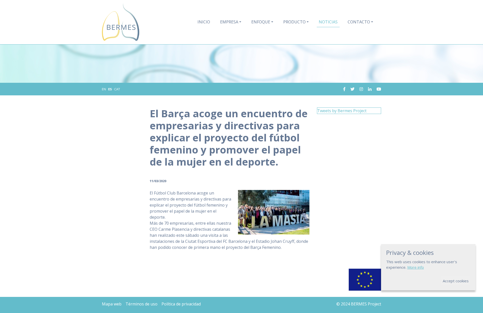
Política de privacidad (181, 304)
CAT (117, 89)
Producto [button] (294, 22)
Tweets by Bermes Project (342, 110)
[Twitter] (350, 89)
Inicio (203, 22)
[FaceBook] (344, 89)
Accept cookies (456, 280)
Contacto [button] (359, 22)
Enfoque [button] (260, 22)
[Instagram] (359, 89)
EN (104, 89)
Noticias (328, 22)
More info (415, 267)
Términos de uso (141, 304)
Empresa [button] (229, 22)
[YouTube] (377, 89)
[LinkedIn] (368, 89)
